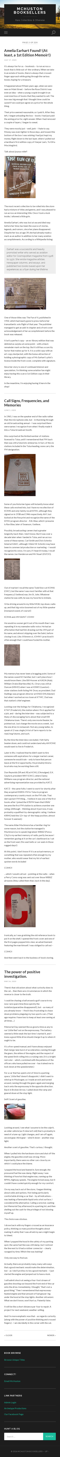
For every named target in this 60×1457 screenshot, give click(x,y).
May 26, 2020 (10, 981)
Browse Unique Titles (14, 1359)
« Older (8, 1335)
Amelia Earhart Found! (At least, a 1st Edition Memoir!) (27, 52)
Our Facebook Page (13, 1414)
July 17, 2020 (10, 60)
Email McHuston (12, 1381)
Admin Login (10, 1402)
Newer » (51, 1335)
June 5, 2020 (10, 410)
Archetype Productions (15, 1408)
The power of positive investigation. (22, 974)
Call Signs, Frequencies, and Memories (26, 402)
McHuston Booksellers (30, 11)
